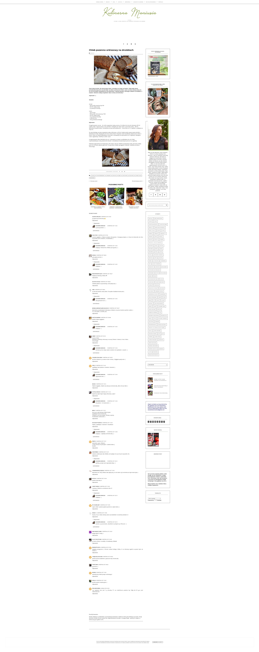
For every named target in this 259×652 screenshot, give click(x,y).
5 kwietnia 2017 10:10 (101, 365)
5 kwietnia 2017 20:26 (107, 531)
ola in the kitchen (96, 539)
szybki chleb (138, 175)
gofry (157, 300)
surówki (150, 336)
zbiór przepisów (152, 342)
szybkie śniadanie (153, 339)
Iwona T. (94, 512)
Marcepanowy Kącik (97, 273)
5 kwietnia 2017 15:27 (101, 441)
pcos (155, 318)
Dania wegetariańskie (160, 227)
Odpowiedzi (96, 223)
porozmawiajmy (152, 324)
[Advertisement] (129, 33)
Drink (163, 230)
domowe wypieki (159, 291)
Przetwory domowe (158, 254)
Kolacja (114, 175)
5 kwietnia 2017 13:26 (107, 422)
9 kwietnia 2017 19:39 (101, 580)
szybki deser (157, 336)
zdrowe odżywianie (153, 345)
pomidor (157, 321)
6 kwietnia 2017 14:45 (101, 572)
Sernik (150, 260)
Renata (94, 441)
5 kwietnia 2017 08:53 (100, 289)
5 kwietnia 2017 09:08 (106, 317)
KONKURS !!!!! (163, 233)
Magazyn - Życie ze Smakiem (155, 242)
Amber (93, 336)
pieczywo (125, 175)
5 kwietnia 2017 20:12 (112, 461)
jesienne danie (161, 306)
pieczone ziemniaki (162, 318)
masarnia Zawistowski (154, 315)
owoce (150, 318)
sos (163, 333)
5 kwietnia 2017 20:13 (112, 495)
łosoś (150, 351)
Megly (93, 410)
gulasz (163, 300)
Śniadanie (155, 351)
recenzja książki (152, 333)
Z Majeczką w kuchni (97, 556)
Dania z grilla (152, 230)
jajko (155, 306)
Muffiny (161, 245)
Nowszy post (93, 181)
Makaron (151, 245)
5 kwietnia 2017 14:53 (112, 245)
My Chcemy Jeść (96, 505)
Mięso (156, 245)
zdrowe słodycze (153, 348)
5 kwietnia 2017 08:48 (105, 281)
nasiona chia (164, 315)
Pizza (161, 251)
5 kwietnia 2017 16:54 (105, 486)
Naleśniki (151, 248)
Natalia (94, 478)
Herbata (150, 233)
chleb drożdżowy (100, 175)
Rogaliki (150, 257)
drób (160, 297)
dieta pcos (161, 288)
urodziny (161, 339)
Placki (150, 254)
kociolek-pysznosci (97, 422)
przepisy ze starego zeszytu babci (157, 327)
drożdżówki (163, 294)
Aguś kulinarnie (96, 317)
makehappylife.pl (96, 547)
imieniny (150, 303)
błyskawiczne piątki (153, 279)
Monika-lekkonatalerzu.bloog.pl (100, 308)
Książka (161, 239)
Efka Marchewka (96, 588)
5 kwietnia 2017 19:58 (102, 512)
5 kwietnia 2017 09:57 (108, 357)
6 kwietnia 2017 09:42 (103, 564)
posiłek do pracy (162, 324)
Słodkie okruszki (96, 216)
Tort (150, 263)
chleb (92, 175)
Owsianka (151, 251)
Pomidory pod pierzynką (160, 393)
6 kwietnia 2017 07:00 (106, 547)
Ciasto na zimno (163, 224)
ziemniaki (161, 348)
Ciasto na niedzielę (153, 224)
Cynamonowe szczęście (98, 470)
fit (153, 300)
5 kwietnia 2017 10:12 (101, 384)
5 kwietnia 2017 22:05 (107, 539)
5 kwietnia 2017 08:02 (101, 255)
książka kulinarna (153, 312)
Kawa (156, 236)
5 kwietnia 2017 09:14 (101, 336)
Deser (158, 230)
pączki (150, 330)
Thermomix (163, 260)
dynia (164, 297)
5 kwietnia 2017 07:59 (103, 235)
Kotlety (156, 239)
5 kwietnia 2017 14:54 (112, 348)
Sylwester (156, 260)
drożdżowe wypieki (153, 294)
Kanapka (109, 175)
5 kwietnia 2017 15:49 (109, 470)
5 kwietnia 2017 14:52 (112, 225)
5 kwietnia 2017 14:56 (112, 431)
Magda (94, 384)
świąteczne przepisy (153, 354)
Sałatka (160, 257)
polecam (131, 175)
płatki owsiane (157, 330)
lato (160, 312)
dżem (150, 300)
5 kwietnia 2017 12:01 (101, 410)
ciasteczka (151, 282)
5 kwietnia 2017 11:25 (106, 392)
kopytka (159, 309)
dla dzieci (151, 291)
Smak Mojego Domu (97, 531)
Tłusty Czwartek (156, 263)
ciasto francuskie (160, 282)
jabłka (150, 306)
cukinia (150, 285)
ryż (159, 333)
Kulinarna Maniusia (100, 225)
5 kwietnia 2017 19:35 (105, 505)
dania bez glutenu (153, 288)
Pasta (156, 251)
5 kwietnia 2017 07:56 (106, 216)
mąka (119, 175)
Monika (94, 572)
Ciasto (155, 221)
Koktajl (161, 236)
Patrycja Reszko (96, 392)
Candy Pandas (95, 486)
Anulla (94, 580)
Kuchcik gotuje (96, 281)
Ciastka (150, 221)
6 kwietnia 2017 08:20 (108, 556)
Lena (93, 289)
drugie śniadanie (153, 297)
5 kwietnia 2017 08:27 (107, 273)
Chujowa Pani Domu (97, 357)
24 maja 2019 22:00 (105, 588)
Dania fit (151, 227)
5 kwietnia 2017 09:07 (114, 308)
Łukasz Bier (95, 564)
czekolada (156, 285)
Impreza (156, 233)
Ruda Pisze (94, 235)
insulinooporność (159, 303)
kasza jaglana (152, 309)
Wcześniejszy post (137, 181)
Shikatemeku (95, 452)
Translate (159, 500)
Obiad (161, 248)
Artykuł (150, 218)
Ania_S (93, 365)
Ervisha (94, 255)
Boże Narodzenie (158, 218)
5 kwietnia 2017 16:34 (101, 478)
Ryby (156, 257)
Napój (156, 248)
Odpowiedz (95, 220)
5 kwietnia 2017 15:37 (104, 452)
